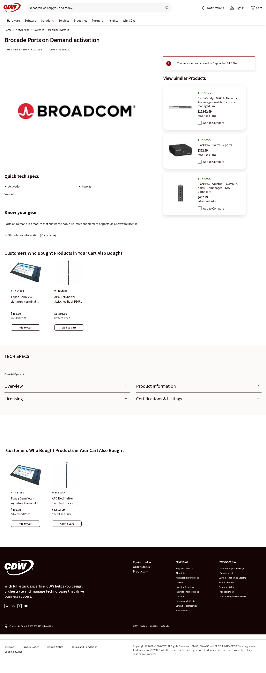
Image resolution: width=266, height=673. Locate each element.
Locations (181, 596)
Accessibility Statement (187, 577)
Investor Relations (185, 587)
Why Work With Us (184, 568)
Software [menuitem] (30, 20)
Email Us (48, 626)
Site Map (9, 647)
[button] (256, 7)
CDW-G (143, 625)
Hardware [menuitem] (13, 20)
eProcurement (226, 573)
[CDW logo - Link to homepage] (11, 7)
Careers (179, 582)
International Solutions (187, 591)
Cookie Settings (13, 651)
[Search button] (167, 8)
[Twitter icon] (19, 606)
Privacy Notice (31, 647)
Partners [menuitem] (97, 20)
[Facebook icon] (6, 606)
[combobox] (93, 7)
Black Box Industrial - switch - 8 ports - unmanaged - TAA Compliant (218, 188)
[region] (133, 299)
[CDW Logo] (11, 7)
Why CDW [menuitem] (129, 20)
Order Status (141, 567)
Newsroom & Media (185, 601)
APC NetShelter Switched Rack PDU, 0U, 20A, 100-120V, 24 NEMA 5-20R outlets (65, 500)
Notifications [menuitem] (215, 8)
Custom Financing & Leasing (232, 577)
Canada (154, 625)
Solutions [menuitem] (47, 20)
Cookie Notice (55, 647)
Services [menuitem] (63, 20)
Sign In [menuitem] (240, 8)
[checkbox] (200, 123)
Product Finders (226, 591)
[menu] (212, 7)
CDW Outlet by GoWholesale (232, 596)
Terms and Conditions (84, 647)
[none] (13, 20)
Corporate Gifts (226, 587)
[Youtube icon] (26, 606)
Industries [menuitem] (80, 20)
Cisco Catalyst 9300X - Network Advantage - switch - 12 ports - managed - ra (217, 102)
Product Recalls (226, 582)
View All (9, 194)
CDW (135, 625)
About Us (180, 573)
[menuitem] (204, 8)
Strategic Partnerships (186, 605)
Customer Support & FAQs (231, 568)
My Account (141, 562)
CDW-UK (164, 625)
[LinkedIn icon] (13, 606)
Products (139, 571)
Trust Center (182, 610)
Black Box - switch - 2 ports (215, 145)
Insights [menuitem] (113, 20)
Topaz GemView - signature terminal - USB (24, 500)
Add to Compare (213, 123)
